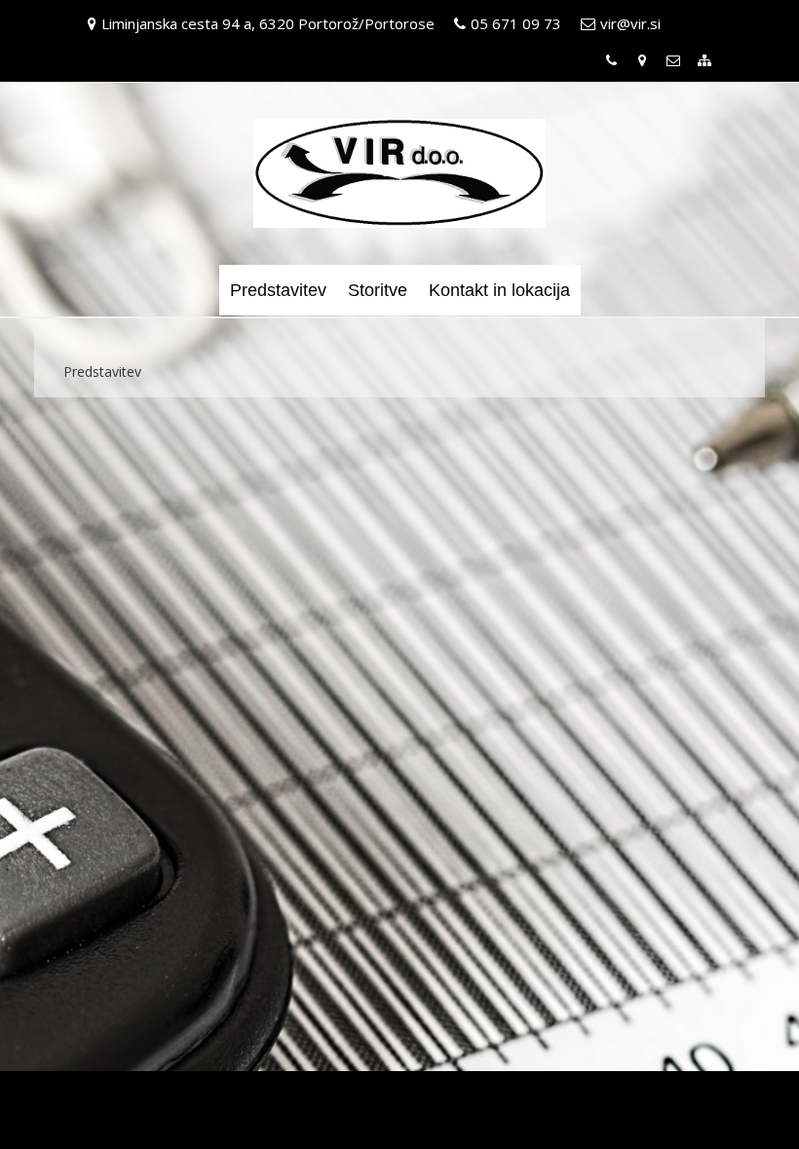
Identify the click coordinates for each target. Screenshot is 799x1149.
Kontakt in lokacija (499, 290)
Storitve (377, 290)
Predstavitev (278, 290)
